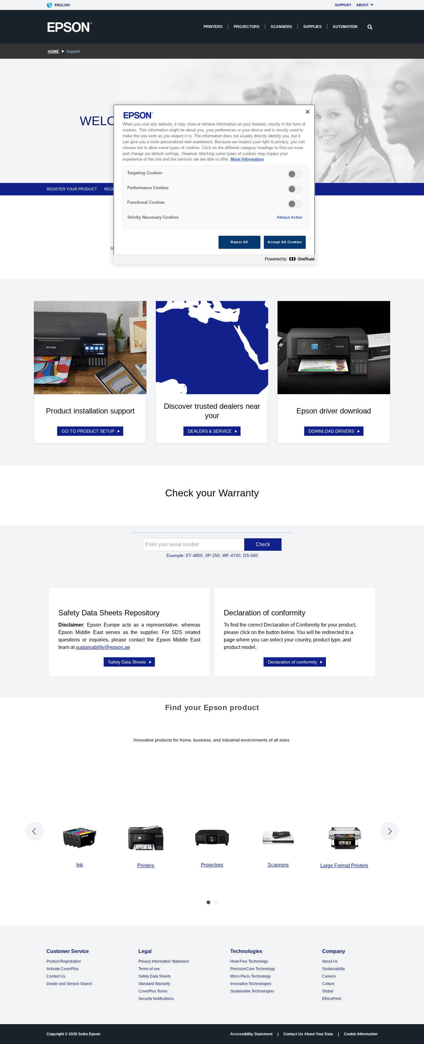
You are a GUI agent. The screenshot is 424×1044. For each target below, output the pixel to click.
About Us (330, 961)
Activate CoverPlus (63, 969)
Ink (79, 865)
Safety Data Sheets (127, 661)
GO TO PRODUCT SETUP (88, 431)
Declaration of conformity (292, 661)
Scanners (281, 27)
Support (343, 5)
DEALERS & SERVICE (210, 431)
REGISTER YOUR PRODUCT (72, 189)
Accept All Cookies (285, 242)
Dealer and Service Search (69, 984)
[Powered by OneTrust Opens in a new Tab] (288, 260)
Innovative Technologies (250, 984)
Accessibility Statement (251, 1034)
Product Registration (64, 961)
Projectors (246, 27)
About (362, 5)
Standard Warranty (154, 984)
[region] (214, 184)
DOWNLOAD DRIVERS (331, 431)
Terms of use (149, 969)
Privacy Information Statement (163, 961)
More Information (247, 159)
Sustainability (333, 969)
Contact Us (56, 976)
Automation (345, 27)
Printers (213, 27)
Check (263, 544)
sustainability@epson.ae (103, 647)
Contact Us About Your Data (308, 1034)
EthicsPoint (331, 998)
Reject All (239, 242)
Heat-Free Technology (249, 961)
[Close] (307, 112)
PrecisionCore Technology (252, 969)
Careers (329, 976)
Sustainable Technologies (252, 991)
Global (327, 991)
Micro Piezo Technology (250, 976)
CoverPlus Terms (152, 991)
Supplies (312, 27)
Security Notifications (156, 998)
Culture (328, 984)
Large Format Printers (344, 865)
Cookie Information (360, 1034)
